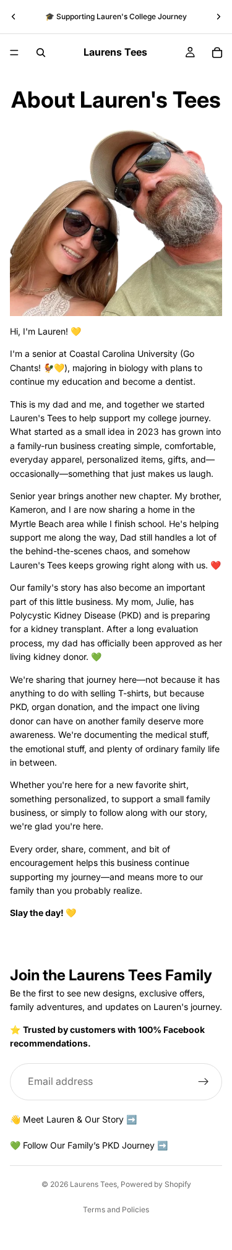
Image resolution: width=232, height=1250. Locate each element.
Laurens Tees (93, 1184)
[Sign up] (204, 1081)
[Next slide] (218, 16)
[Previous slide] (13, 16)
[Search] (40, 52)
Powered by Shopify (156, 1184)
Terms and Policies (116, 1209)
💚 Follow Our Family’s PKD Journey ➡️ (89, 1145)
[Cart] (217, 52)
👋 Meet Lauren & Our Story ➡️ (73, 1118)
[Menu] (14, 52)
